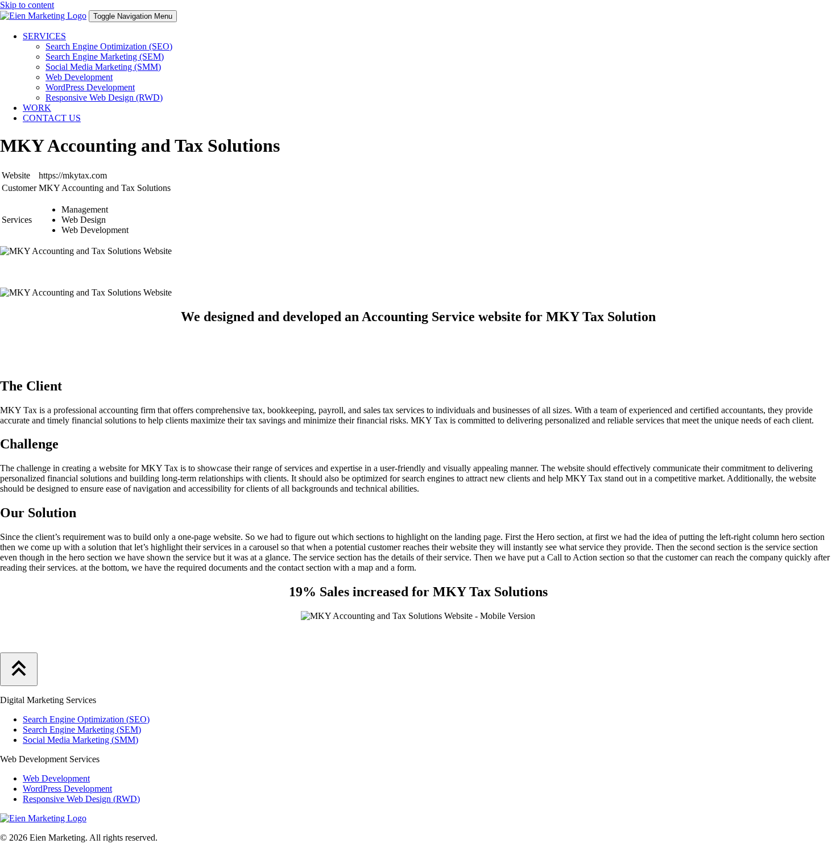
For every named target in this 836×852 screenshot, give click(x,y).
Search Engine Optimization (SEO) (108, 46)
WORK (37, 108)
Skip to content (27, 5)
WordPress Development (90, 87)
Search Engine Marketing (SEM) (104, 56)
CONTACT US (52, 118)
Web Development (79, 77)
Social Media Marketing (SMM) (103, 67)
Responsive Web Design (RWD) (104, 97)
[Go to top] (19, 669)
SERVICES (44, 36)
